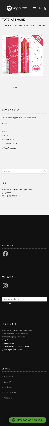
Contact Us (8, 382)
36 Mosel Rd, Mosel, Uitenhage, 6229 (17, 189)
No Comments (39, 25)
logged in (16, 117)
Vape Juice (8, 398)
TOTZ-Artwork (13, 19)
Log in (6, 135)
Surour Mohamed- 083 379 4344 (15, 333)
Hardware (8, 387)
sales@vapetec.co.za (11, 196)
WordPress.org (10, 148)
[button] (27, 420)
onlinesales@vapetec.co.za (13, 337)
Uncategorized (10, 392)
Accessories (9, 376)
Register (7, 131)
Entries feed (9, 139)
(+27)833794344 (8, 192)
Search (10, 304)
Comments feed (10, 143)
